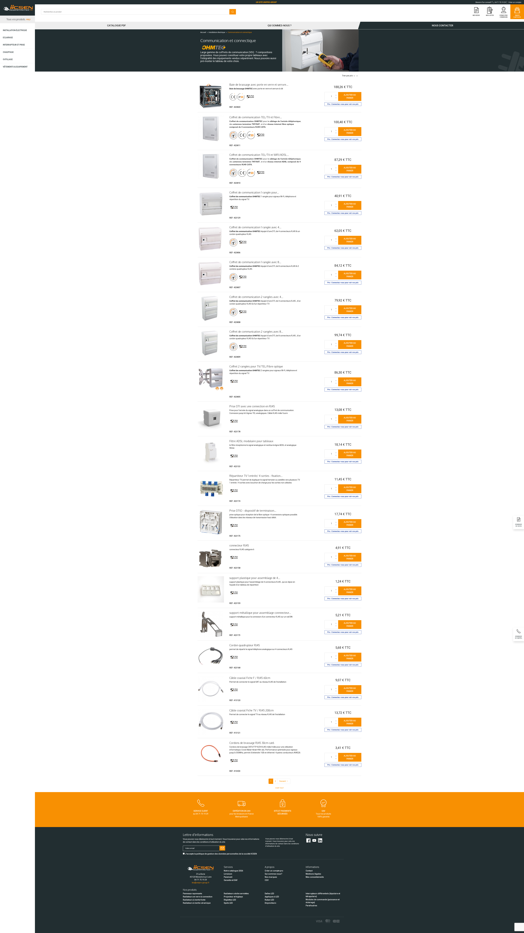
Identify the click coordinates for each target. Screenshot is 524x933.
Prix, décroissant (354, 75)
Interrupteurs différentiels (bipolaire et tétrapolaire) (323, 894)
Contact (309, 871)
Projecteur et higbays (233, 897)
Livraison (228, 874)
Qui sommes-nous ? (279, 25)
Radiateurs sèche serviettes (236, 893)
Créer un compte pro (274, 871)
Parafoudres (311, 905)
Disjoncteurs (270, 903)
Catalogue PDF (116, 25)
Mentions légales (313, 874)
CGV (267, 880)
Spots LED (228, 903)
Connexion (503, 17)
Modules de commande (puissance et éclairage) (323, 901)
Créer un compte (514, 2)
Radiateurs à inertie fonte (194, 900)
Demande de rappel (518, 637)
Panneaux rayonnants (192, 893)
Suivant (282, 781)
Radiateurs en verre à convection (197, 897)
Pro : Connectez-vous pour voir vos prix (342, 104)
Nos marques (271, 877)
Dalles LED (269, 893)
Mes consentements (315, 877)
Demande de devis (518, 525)
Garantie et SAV (230, 880)
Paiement (228, 877)
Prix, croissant (357, 75)
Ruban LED (269, 900)
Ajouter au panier (350, 96)
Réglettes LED (230, 900)
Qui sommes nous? (273, 874)
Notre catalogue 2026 (233, 871)
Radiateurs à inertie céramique (197, 903)
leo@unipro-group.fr (200, 883)
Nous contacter (442, 25)
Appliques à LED (272, 897)
